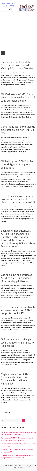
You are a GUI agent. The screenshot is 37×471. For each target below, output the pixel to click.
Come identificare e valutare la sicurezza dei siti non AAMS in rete (18, 129)
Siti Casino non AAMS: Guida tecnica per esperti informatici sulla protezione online (18, 97)
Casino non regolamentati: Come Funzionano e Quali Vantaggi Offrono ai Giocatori (17, 65)
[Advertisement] (18, 31)
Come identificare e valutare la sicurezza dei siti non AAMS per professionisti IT (18, 310)
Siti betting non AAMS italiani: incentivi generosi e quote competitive (18, 164)
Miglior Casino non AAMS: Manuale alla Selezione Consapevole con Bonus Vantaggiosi (16, 378)
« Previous (6, 412)
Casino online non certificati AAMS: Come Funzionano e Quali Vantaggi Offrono (16, 278)
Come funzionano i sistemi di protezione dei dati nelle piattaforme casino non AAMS (18, 199)
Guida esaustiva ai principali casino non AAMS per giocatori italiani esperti (18, 342)
